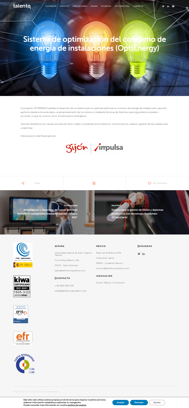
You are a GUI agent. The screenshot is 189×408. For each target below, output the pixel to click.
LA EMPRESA (51, 6)
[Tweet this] (25, 184)
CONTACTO (138, 6)
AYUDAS (94, 6)
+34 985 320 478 (64, 285)
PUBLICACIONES (80, 6)
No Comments (160, 183)
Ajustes (157, 402)
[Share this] (20, 184)
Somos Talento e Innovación (110, 282)
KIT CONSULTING (122, 6)
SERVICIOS (64, 6)
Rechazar (139, 402)
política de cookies (77, 405)
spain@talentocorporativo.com (70, 270)
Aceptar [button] (120, 402)
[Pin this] (42, 184)
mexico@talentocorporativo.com (112, 268)
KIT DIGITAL (106, 6)
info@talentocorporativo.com (70, 290)
